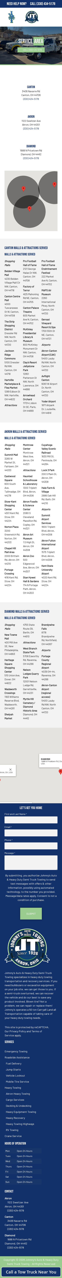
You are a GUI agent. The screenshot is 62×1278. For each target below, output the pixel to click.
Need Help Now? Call (21, 4)
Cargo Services (15, 1099)
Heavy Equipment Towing (21, 1111)
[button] (23, 189)
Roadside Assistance (17, 1057)
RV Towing (12, 1130)
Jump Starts (13, 1069)
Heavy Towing (13, 1087)
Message (10, 853)
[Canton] (31, 78)
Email (8, 827)
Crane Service (13, 1136)
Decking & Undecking (18, 1105)
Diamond (31, 146)
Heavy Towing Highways (20, 1124)
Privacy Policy (17, 1031)
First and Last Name (16, 814)
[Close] (10, 769)
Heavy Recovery (15, 1117)
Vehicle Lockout (15, 1075)
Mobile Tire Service (17, 1081)
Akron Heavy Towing (18, 1093)
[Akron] (31, 107)
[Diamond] (31, 137)
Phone (8, 840)
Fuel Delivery (13, 1063)
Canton (31, 87)
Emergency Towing (16, 1051)
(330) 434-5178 (45, 4)
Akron (31, 117)
